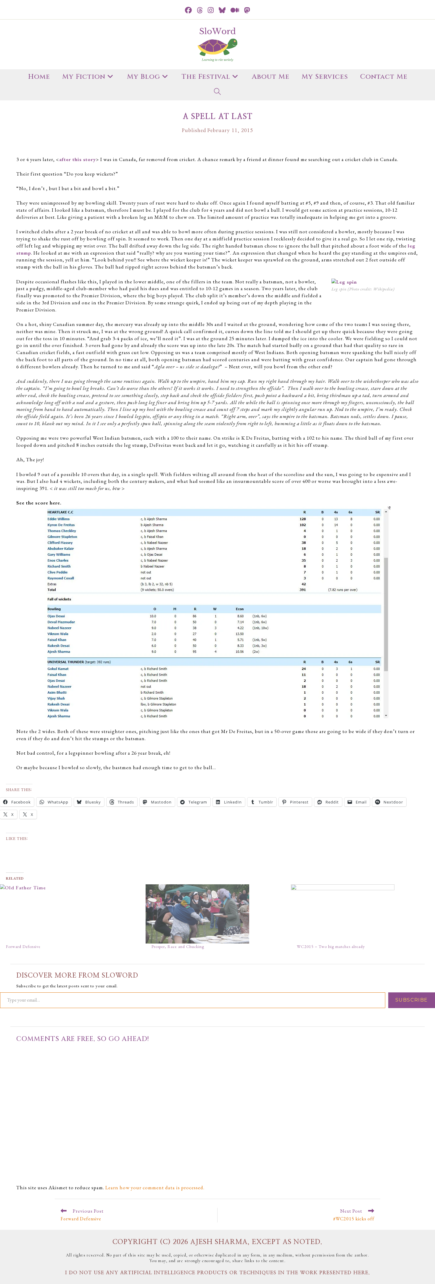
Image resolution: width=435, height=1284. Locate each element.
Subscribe (411, 1000)
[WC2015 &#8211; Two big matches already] (361, 914)
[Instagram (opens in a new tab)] (210, 10)
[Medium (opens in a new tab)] (235, 10)
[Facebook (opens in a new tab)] (188, 10)
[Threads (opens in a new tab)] (199, 10)
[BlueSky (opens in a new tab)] (222, 10)
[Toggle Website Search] (217, 93)
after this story (77, 159)
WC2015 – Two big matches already (331, 946)
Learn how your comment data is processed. (154, 1187)
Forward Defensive (23, 946)
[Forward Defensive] (70, 914)
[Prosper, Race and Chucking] (215, 914)
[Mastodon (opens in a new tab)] (247, 10)
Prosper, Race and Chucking (178, 946)
